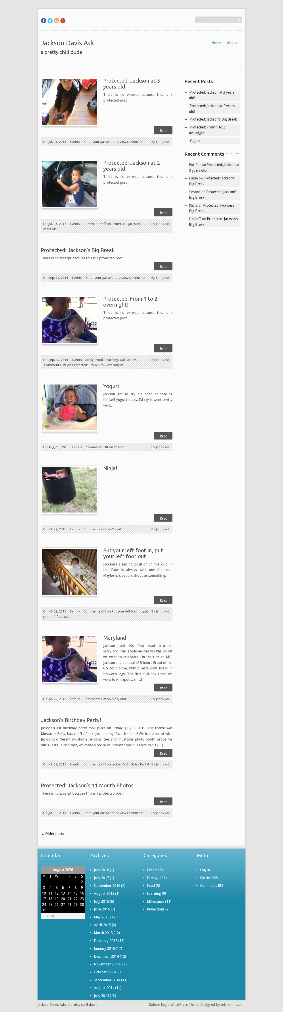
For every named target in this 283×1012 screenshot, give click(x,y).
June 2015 (102, 909)
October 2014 (105, 972)
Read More (163, 131)
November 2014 (107, 964)
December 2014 (106, 956)
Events (75, 142)
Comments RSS (212, 886)
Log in (205, 870)
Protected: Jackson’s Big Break (78, 250)
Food (99, 360)
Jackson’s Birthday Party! (71, 720)
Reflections (155, 909)
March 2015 (103, 933)
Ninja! (110, 468)
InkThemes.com (233, 1005)
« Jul (50, 916)
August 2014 (104, 988)
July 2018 (101, 870)
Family (89, 360)
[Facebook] (43, 20)
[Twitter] (50, 20)
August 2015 (104, 893)
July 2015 (101, 901)
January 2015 (104, 948)
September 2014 (107, 980)
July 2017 (101, 878)
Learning (111, 360)
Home (216, 43)
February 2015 (105, 941)
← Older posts (52, 834)
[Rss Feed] (56, 20)
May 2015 (101, 917)
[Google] (63, 20)
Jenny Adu (163, 142)
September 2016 (107, 886)
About (232, 43)
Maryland (114, 638)
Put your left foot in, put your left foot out (133, 553)
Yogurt (111, 386)
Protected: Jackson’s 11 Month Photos (87, 785)
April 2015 (102, 925)
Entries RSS (209, 878)
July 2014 (101, 996)
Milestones (128, 360)
